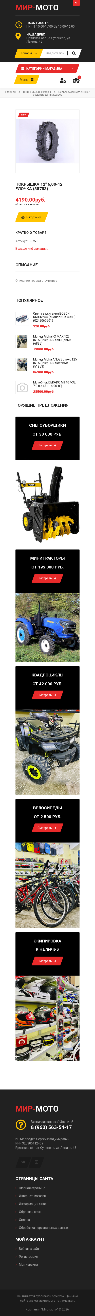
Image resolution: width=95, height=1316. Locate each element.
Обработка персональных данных (43, 1227)
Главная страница (31, 1188)
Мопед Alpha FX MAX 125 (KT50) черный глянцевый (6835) (52, 340)
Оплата (24, 1220)
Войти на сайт (28, 1248)
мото (37, 7)
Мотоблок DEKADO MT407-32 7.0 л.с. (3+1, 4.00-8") (54, 384)
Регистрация (28, 1256)
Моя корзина (28, 1264)
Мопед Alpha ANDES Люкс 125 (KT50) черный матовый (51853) (55, 363)
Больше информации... (32, 248)
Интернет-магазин (32, 1196)
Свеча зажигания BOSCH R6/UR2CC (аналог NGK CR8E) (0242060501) (54, 317)
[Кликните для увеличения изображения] (47, 141)
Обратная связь (30, 1212)
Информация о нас (32, 1204)
